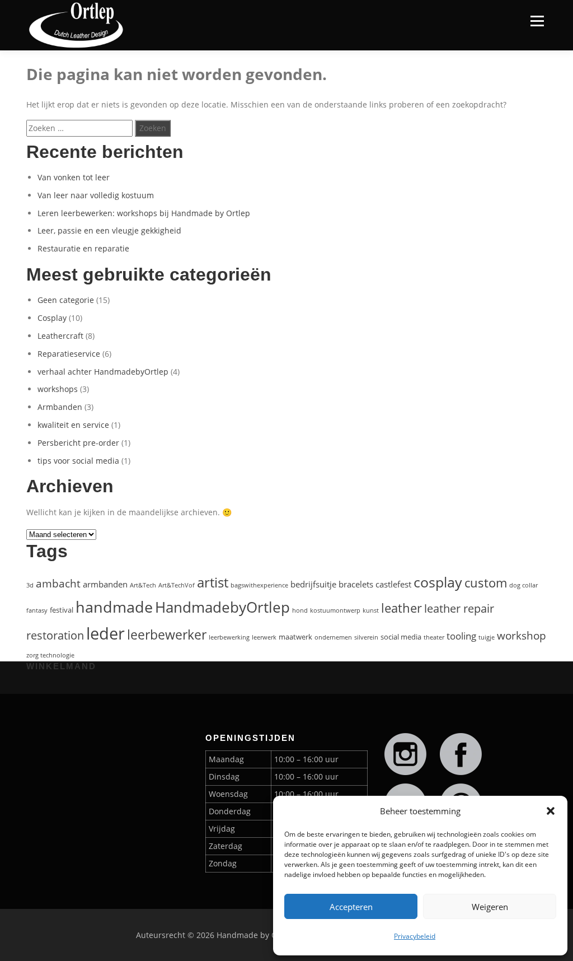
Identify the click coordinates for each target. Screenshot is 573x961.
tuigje (486, 637)
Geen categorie (65, 300)
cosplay (438, 582)
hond (300, 610)
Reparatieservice (68, 353)
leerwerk (264, 637)
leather (401, 607)
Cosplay (52, 317)
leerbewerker (166, 634)
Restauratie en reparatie (83, 248)
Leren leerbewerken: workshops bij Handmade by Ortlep (143, 213)
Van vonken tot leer (73, 177)
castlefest (393, 584)
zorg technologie (50, 655)
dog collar (523, 585)
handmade (114, 606)
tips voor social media (78, 460)
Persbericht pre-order (78, 442)
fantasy (37, 610)
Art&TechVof (176, 585)
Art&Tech (143, 585)
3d (30, 585)
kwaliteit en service (73, 424)
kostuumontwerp (335, 610)
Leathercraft (60, 335)
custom (485, 582)
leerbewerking (229, 637)
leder (105, 633)
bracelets (356, 584)
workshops (57, 389)
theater (434, 637)
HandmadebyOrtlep (222, 607)
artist (212, 582)
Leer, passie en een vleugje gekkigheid (109, 230)
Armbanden (59, 407)
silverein (366, 637)
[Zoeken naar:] (79, 128)
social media (401, 637)
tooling (461, 635)
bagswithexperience (259, 585)
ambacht (58, 583)
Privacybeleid (414, 936)
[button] (550, 811)
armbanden (105, 584)
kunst (371, 610)
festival (61, 610)
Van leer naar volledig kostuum (95, 195)
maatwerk (295, 637)
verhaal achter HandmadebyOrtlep (102, 371)
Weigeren (490, 906)
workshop (521, 635)
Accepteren (351, 906)
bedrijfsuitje (313, 584)
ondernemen (333, 637)
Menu (537, 21)
